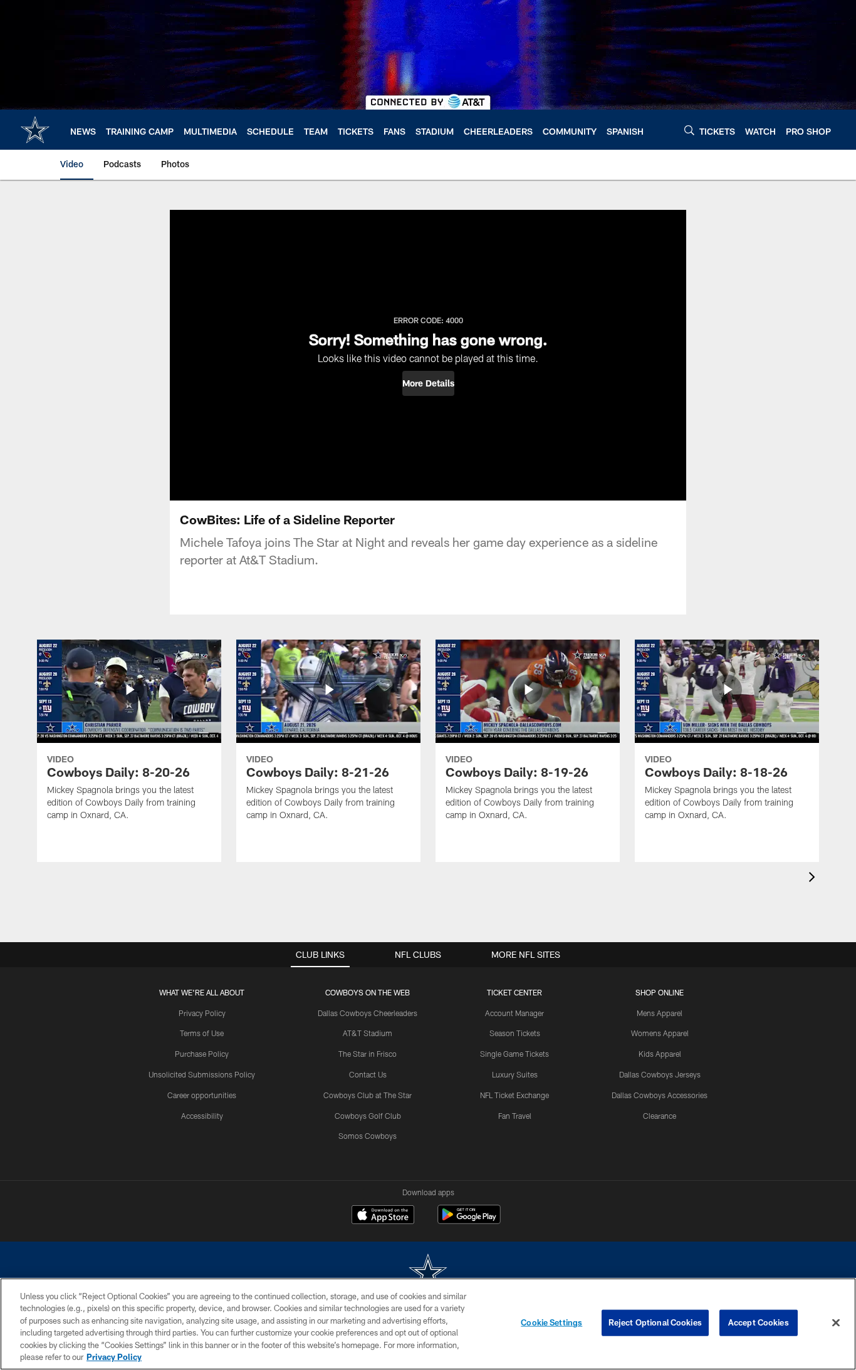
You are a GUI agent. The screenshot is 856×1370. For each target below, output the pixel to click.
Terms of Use (202, 1033)
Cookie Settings (551, 1322)
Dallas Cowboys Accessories (659, 1095)
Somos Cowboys (367, 1135)
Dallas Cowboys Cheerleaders (367, 1013)
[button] (428, 383)
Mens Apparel (659, 1013)
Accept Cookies (758, 1322)
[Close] (836, 1323)
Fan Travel (514, 1115)
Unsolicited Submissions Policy (202, 1074)
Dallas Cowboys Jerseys (660, 1074)
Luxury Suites (515, 1074)
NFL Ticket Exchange (514, 1095)
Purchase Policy (202, 1053)
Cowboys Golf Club (368, 1115)
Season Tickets (514, 1033)
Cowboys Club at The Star (367, 1095)
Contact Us (368, 1074)
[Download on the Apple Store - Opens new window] (383, 1216)
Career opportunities (201, 1095)
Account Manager (514, 1013)
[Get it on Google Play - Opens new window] (469, 1220)
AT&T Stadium (367, 1033)
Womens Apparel (660, 1033)
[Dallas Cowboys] (428, 1273)
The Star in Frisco (367, 1053)
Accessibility (202, 1115)
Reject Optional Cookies (655, 1322)
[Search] (689, 130)
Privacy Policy (202, 1013)
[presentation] (814, 878)
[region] (428, 1324)
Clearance (659, 1115)
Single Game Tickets (514, 1053)
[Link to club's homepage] (35, 130)
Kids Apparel (660, 1053)
